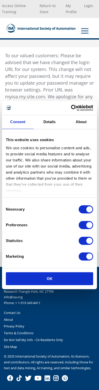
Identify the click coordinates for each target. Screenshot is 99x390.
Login (88, 5)
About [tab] (81, 122)
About (8, 319)
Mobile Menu (85, 31)
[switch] (86, 225)
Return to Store (48, 8)
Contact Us (12, 312)
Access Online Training (14, 8)
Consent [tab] (17, 122)
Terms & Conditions (19, 333)
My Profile (71, 8)
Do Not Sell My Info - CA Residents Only (33, 340)
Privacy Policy (14, 326)
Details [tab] (49, 122)
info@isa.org (13, 297)
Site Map (10, 346)
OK (50, 278)
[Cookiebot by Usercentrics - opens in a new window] (71, 108)
